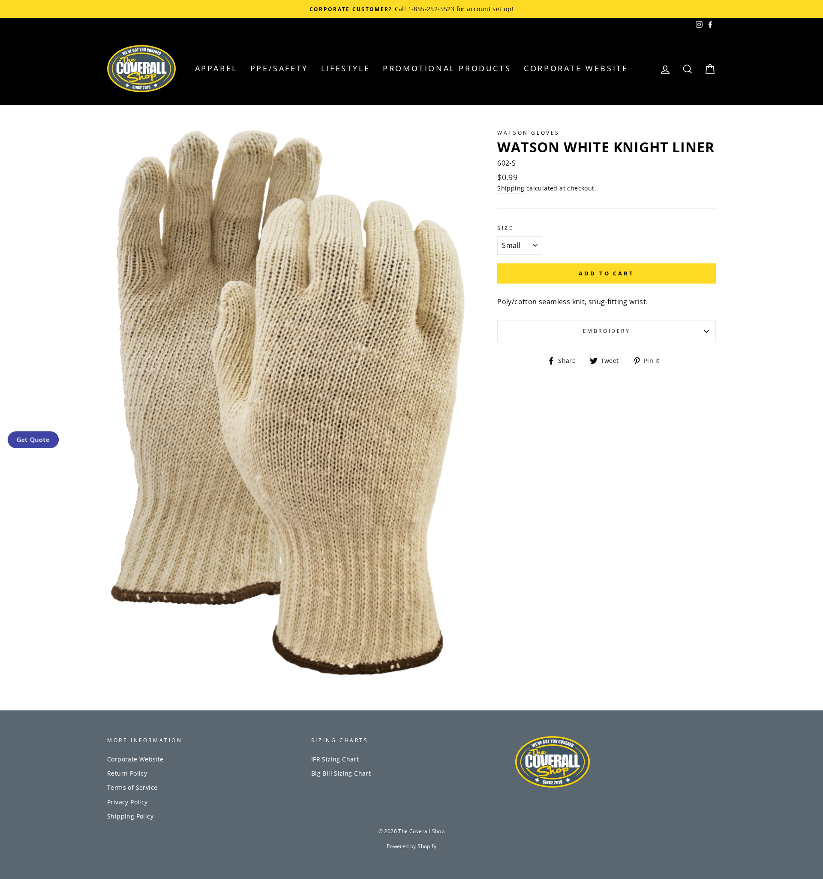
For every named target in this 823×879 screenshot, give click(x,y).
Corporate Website (576, 68)
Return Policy (127, 773)
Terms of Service (132, 787)
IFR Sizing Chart (335, 759)
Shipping (510, 188)
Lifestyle (345, 68)
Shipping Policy (130, 816)
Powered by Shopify (411, 846)
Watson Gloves (528, 132)
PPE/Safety (279, 68)
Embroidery (607, 331)
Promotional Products (447, 68)
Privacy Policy (127, 802)
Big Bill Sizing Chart (341, 773)
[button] (33, 439)
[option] (411, 9)
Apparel (216, 68)
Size (505, 228)
